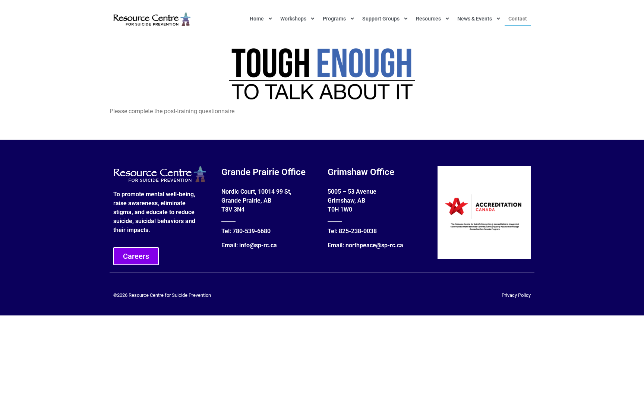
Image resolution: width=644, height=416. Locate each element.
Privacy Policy (516, 295)
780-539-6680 (252, 231)
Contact (517, 19)
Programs (334, 19)
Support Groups (381, 19)
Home (257, 19)
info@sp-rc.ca (258, 245)
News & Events (474, 19)
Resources (428, 19)
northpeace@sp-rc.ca (374, 245)
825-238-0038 (358, 231)
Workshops (293, 19)
